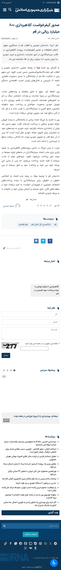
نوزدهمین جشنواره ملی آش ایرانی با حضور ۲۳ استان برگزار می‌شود (32, 473)
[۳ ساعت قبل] (30, 393)
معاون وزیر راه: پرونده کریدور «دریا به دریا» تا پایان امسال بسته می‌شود (29, 465)
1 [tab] (14, 370)
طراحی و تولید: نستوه (29, 567)
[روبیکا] (45, 543)
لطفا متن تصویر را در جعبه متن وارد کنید (42, 343)
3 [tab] (7, 370)
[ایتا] (25, 543)
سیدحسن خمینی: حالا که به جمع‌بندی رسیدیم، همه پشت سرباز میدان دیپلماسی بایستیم (30, 443)
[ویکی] (30, 548)
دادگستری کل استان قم (41, 224)
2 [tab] (11, 370)
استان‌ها (33, 199)
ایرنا (34, 10)
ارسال (6, 355)
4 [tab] (4, 370)
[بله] (35, 543)
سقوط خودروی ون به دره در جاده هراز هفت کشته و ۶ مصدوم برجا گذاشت (30, 496)
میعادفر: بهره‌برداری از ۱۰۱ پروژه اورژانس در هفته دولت (36, 416)
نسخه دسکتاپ (30, 534)
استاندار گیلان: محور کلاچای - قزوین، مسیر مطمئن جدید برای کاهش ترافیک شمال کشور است (30, 450)
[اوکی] (35, 548)
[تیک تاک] (5, 543)
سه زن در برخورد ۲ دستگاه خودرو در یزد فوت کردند (36, 483)
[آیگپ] (30, 543)
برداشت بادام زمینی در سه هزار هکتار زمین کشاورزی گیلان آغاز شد (29, 479)
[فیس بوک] (10, 543)
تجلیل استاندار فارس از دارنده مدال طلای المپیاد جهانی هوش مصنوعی (31, 458)
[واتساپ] (25, 548)
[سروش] (20, 543)
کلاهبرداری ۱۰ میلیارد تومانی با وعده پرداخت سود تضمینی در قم (46, 290)
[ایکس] (50, 543)
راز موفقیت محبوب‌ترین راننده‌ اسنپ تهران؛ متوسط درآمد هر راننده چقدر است (29, 489)
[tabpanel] (30, 399)
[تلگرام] (55, 543)
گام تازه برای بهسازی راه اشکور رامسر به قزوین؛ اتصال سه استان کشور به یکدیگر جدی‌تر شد (30, 504)
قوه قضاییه (23, 224)
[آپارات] (40, 543)
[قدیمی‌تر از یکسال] (44, 274)
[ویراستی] (15, 543)
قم (27, 199)
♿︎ (54, 562)
